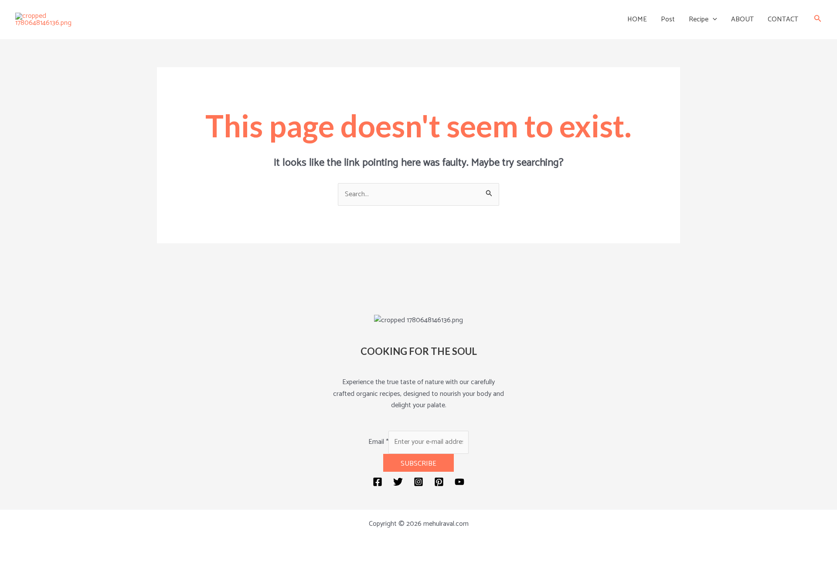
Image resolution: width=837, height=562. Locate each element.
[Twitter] (398, 482)
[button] (712, 19)
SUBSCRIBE (418, 464)
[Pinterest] (439, 482)
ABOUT (742, 19)
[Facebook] (377, 482)
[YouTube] (459, 482)
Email (378, 442)
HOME (637, 19)
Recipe (698, 19)
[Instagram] (418, 482)
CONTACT (783, 19)
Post (668, 19)
